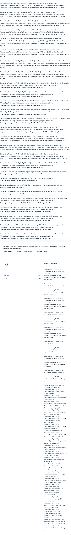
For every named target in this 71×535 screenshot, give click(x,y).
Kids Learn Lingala (42, 251)
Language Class (28, 251)
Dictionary (18, 251)
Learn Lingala (8, 251)
